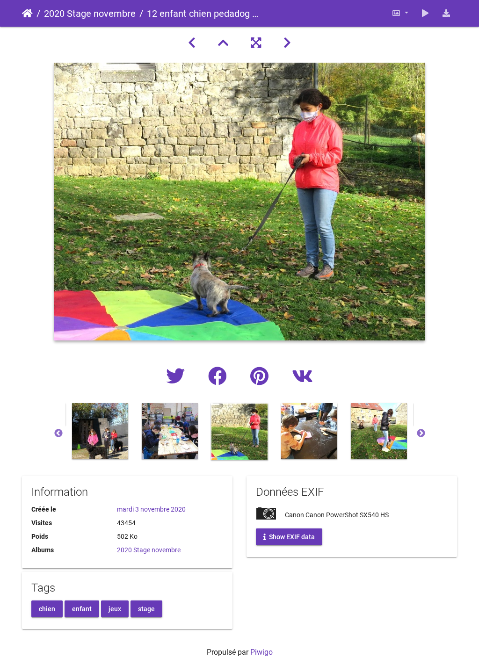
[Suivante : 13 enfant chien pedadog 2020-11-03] (287, 43)
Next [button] (421, 433)
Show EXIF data (291, 537)
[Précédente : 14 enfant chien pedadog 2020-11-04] (192, 43)
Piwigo (261, 652)
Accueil (27, 14)
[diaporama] (425, 13)
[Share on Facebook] (220, 377)
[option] (100, 431)
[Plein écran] (256, 43)
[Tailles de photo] (399, 13)
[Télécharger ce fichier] (446, 13)
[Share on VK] (302, 377)
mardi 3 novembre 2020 (151, 509)
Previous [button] (58, 433)
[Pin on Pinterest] (262, 377)
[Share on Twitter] (178, 377)
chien (47, 608)
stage (146, 608)
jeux (115, 608)
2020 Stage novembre (90, 13)
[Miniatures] (223, 43)
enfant (82, 608)
